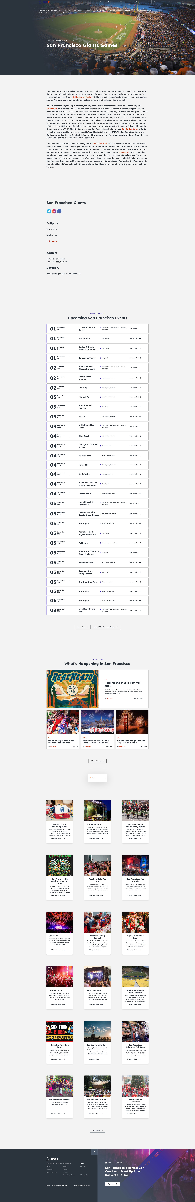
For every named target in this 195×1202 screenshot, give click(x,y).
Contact (65, 1169)
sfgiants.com (52, 241)
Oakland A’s (51, 108)
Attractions (116, 3)
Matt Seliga (109, 698)
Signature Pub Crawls (76, 3)
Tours (106, 3)
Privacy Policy (84, 1175)
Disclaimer (66, 1172)
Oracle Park (124, 152)
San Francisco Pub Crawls (54, 1163)
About (65, 1166)
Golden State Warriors (82, 97)
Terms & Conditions (69, 1175)
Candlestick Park (99, 143)
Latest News (67, 1163)
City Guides (143, 3)
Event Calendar (129, 3)
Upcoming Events (94, 3)
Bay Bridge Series (130, 129)
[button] (154, 3)
